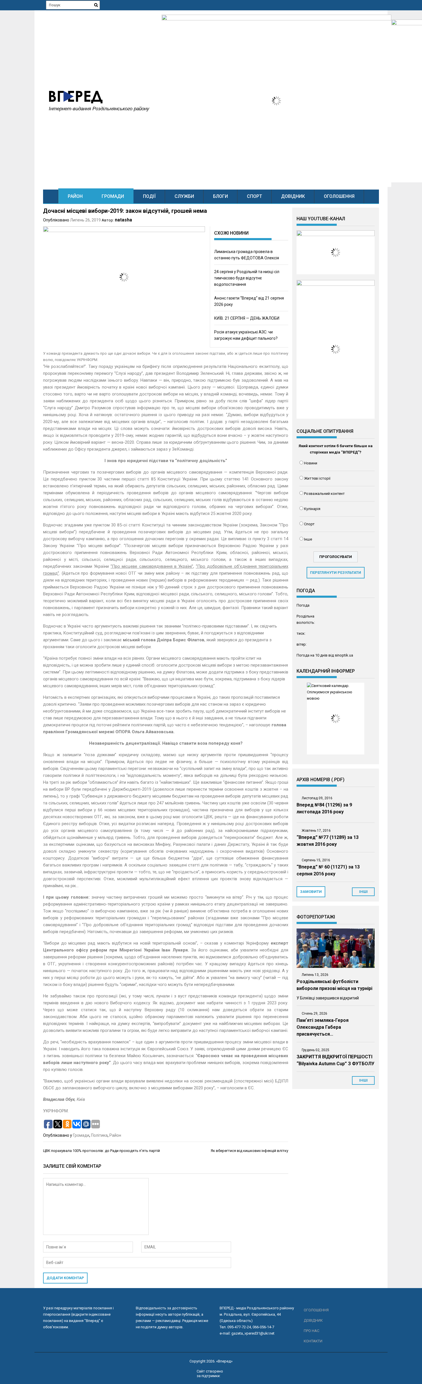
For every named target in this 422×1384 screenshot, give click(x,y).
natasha (123, 220)
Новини (310, 463)
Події (149, 196)
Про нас (311, 1331)
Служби (184, 196)
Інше (308, 539)
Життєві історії (317, 478)
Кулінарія (312, 509)
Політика (99, 1135)
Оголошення (339, 196)
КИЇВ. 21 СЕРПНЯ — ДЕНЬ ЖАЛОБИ (246, 318)
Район (75, 196)
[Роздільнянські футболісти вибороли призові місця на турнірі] (336, 948)
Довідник (293, 196)
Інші (363, 1080)
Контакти (313, 1341)
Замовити (311, 891)
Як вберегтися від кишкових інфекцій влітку (249, 1150)
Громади (113, 196)
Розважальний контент (324, 493)
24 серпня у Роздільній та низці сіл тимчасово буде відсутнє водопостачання (246, 278)
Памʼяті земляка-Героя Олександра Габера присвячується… (323, 1027)
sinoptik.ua (344, 655)
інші (363, 891)
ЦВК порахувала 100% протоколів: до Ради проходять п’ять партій (101, 1150)
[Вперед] (50, 196)
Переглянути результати (335, 572)
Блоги (220, 196)
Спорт (254, 196)
